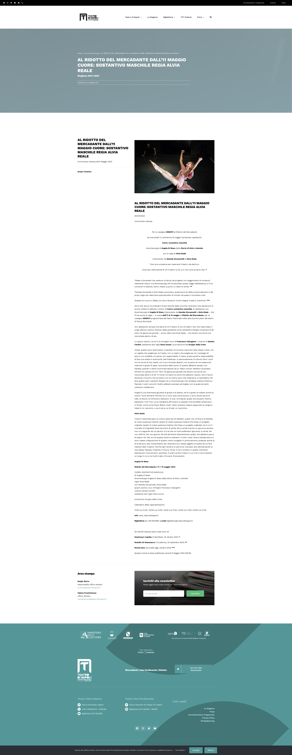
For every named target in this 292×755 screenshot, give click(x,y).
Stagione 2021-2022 (88, 75)
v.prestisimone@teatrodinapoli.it (92, 599)
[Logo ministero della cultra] (91, 633)
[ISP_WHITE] (146, 652)
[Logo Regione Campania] (128, 631)
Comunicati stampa (91, 53)
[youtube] (15, 3)
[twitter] (11, 3)
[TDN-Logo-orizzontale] (89, 7)
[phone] (22, 3)
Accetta (196, 750)
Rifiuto (211, 750)
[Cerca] (210, 17)
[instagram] (7, 3)
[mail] (18, 3)
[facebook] (4, 3)
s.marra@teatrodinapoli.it (89, 587)
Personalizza (180, 750)
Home (80, 53)
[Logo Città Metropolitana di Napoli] (147, 633)
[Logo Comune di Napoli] (112, 632)
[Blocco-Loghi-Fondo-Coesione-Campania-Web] (188, 631)
